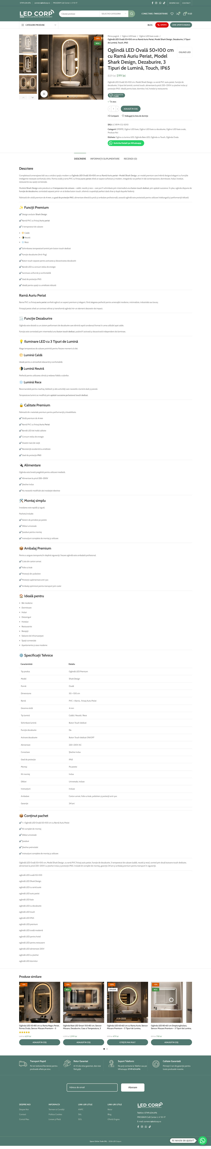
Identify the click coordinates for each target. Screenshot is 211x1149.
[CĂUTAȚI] (131, 13)
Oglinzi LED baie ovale (149, 36)
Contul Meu (24, 1119)
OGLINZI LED (185, 52)
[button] (23, 97)
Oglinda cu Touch (158, 137)
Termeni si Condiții (56, 1109)
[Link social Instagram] (156, 3)
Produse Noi (113, 132)
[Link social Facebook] (152, 3)
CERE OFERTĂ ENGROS (181, 25)
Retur (110, 1109)
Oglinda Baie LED (142, 137)
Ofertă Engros (114, 1119)
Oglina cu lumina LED (125, 137)
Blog (109, 1114)
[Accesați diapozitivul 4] (76, 96)
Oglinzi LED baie (129, 36)
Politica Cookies (55, 1114)
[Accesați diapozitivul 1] (68, 96)
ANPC (80, 1109)
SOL (80, 1119)
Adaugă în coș (131, 109)
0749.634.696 (25, 3)
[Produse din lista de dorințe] (172, 14)
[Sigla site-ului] (37, 13)
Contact (22, 1114)
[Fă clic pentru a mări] (44, 93)
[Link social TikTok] (164, 3)
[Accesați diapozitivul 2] (70, 96)
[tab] (80, 157)
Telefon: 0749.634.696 (147, 1112)
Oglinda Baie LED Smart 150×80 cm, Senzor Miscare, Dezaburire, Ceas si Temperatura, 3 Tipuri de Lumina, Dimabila (82, 1028)
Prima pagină (113, 36)
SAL (80, 1114)
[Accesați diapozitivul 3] (73, 96)
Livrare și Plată (55, 1119)
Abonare (132, 1087)
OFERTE (163, 25)
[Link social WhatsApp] (160, 3)
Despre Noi (24, 1109)
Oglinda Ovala (172, 137)
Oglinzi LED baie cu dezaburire (152, 129)
